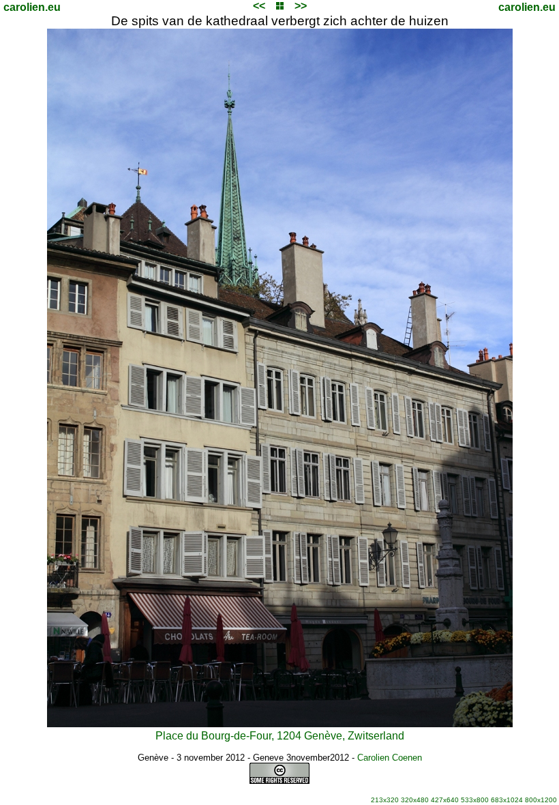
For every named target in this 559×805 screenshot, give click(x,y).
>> (300, 6)
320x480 (415, 800)
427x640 (445, 800)
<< (259, 6)
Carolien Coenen (389, 757)
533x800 (475, 800)
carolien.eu (32, 7)
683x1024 (507, 800)
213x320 (385, 800)
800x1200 (541, 800)
